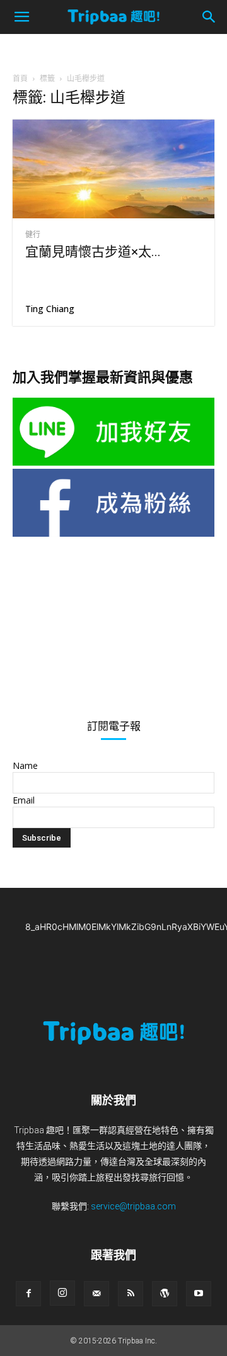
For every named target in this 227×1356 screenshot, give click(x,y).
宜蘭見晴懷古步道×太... (93, 251)
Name (25, 765)
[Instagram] (62, 1293)
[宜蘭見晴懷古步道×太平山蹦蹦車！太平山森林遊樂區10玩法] (113, 169)
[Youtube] (198, 1293)
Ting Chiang (49, 309)
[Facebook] (28, 1293)
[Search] (209, 17)
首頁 (20, 78)
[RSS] (130, 1293)
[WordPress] (164, 1293)
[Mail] (96, 1293)
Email (24, 800)
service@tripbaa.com (133, 1206)
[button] (21, 17)
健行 (32, 234)
